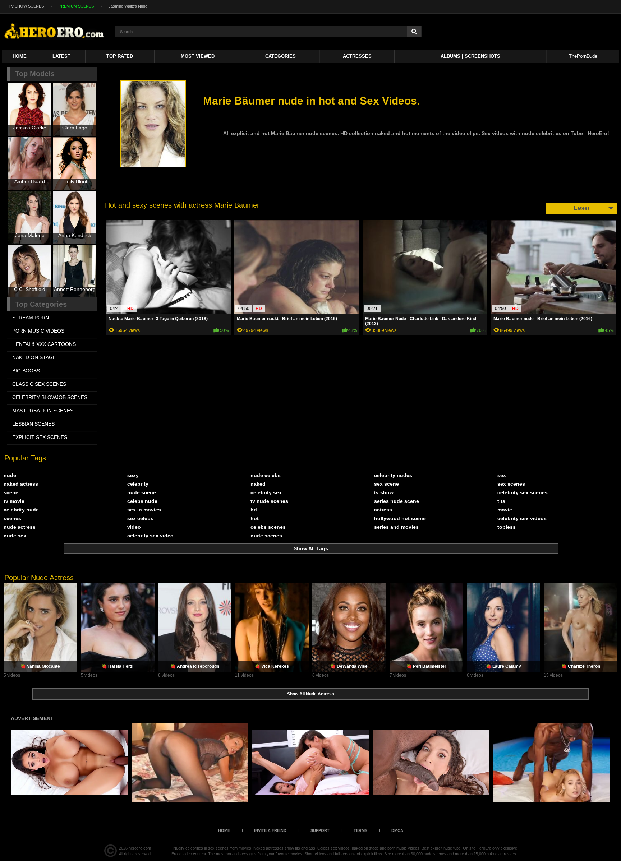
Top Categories (41, 304)
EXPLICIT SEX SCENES (39, 437)
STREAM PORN (30, 317)
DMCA (397, 830)
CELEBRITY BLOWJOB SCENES (49, 397)
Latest (61, 56)
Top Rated (119, 56)
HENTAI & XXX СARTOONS (44, 344)
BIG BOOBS (26, 371)
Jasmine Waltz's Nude (128, 6)
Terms (360, 830)
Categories (280, 56)
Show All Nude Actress (310, 693)
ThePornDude (583, 56)
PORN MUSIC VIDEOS (38, 331)
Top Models (35, 74)
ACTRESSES (357, 56)
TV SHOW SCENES (26, 6)
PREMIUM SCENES (76, 6)
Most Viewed (198, 56)
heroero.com (140, 848)
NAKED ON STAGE (34, 357)
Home (20, 56)
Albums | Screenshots (470, 56)
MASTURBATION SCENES (42, 410)
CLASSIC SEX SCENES (39, 384)
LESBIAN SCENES (33, 424)
